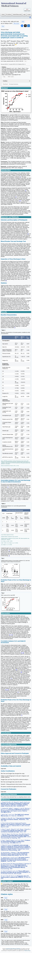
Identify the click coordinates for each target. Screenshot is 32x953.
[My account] (30, 17)
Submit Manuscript (17, 14)
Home (3, 14)
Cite (3, 26)
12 (21, 672)
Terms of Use (27, 950)
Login (24, 14)
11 (16, 669)
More (25, 61)
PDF (23, 21)
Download (5, 84)
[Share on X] (25, 25)
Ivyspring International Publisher (13, 948)
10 (23, 652)
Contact (29, 14)
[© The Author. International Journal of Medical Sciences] (16, 101)
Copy (4, 76)
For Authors (8, 14)
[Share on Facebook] (22, 25)
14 (8, 689)
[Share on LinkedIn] (28, 25)
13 (6, 689)
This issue (16, 23)
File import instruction (13, 84)
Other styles (11, 76)
